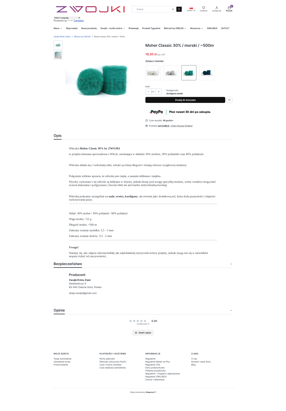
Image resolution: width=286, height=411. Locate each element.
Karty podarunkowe (155, 367)
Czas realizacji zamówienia (113, 367)
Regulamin (150, 358)
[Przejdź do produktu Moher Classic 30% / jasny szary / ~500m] (170, 72)
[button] (179, 9)
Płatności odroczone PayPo (113, 361)
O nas (194, 358)
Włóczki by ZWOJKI (82, 36)
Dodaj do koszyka (185, 99)
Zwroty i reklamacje (154, 379)
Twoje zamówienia (62, 358)
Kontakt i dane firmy (201, 361)
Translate (78, 20)
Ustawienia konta (62, 361)
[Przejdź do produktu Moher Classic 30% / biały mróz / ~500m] (152, 72)
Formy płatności (107, 358)
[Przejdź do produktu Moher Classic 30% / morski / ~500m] (188, 72)
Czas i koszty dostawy (111, 364)
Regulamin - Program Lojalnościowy (162, 373)
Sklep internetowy (142, 392)
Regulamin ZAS (152, 364)
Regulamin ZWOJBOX (156, 376)
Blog (193, 364)
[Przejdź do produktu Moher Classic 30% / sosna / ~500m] (206, 72)
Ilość (147, 86)
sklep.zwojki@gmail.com (83, 293)
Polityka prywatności (155, 370)
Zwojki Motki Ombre (62, 36)
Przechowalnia (61, 364)
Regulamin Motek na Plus (157, 361)
